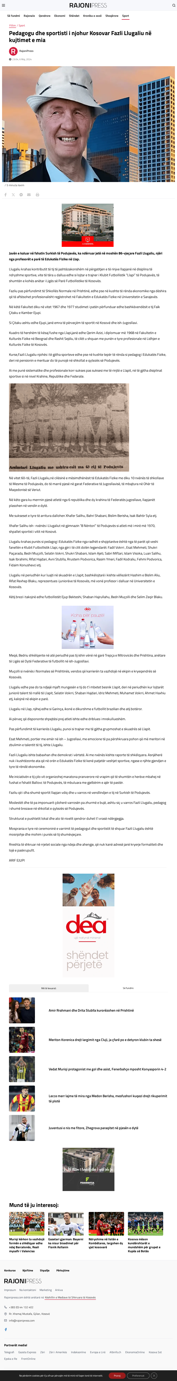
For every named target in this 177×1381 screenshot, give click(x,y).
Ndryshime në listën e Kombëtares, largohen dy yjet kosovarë (106, 1243)
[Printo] (36, 194)
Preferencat (138, 1375)
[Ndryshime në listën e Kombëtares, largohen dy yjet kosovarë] (106, 1224)
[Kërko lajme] (174, 5)
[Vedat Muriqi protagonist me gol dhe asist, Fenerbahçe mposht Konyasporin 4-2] (22, 1069)
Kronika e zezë (92, 15)
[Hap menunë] (3, 5)
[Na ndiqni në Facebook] (5, 1330)
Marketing (46, 1290)
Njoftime (27, 1270)
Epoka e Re (10, 1359)
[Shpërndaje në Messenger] (21, 194)
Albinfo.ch (115, 1352)
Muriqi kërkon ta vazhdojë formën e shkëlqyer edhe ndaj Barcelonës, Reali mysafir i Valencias (26, 1245)
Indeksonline (78, 1352)
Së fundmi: (128, 988)
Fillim (12, 25)
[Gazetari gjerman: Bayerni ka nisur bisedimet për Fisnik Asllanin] (66, 1224)
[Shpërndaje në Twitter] (13, 194)
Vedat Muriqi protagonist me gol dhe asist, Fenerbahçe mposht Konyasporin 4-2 (107, 1069)
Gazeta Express (27, 1352)
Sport (125, 15)
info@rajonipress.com (22, 1320)
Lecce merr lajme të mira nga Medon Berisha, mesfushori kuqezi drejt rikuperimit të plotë (108, 1098)
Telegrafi (9, 1352)
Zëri (42, 1352)
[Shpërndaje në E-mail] (28, 194)
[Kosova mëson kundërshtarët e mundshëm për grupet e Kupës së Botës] (145, 1224)
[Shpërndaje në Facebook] (5, 194)
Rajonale (29, 15)
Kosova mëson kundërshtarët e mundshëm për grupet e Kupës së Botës (144, 1245)
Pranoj (117, 1375)
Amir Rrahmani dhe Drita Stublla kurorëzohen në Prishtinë (91, 1010)
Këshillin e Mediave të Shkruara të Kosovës (70, 1297)
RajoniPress (26, 51)
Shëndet (74, 15)
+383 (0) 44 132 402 (21, 1307)
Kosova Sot (155, 1352)
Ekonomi (59, 15)
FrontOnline (28, 1359)
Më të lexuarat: (48, 988)
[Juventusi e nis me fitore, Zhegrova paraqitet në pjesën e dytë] (22, 1128)
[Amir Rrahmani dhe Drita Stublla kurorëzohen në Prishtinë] (22, 1010)
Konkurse (10, 1270)
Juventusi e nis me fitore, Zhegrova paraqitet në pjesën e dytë (93, 1128)
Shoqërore (111, 15)
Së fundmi (13, 15)
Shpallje (44, 1270)
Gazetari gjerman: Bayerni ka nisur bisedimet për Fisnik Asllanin (65, 1243)
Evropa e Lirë (97, 1352)
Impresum (10, 1290)
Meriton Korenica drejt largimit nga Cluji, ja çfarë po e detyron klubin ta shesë (105, 1039)
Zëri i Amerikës (58, 1352)
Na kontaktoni (27, 1290)
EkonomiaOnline (135, 1352)
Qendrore (44, 15)
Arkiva (59, 1290)
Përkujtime (62, 1270)
